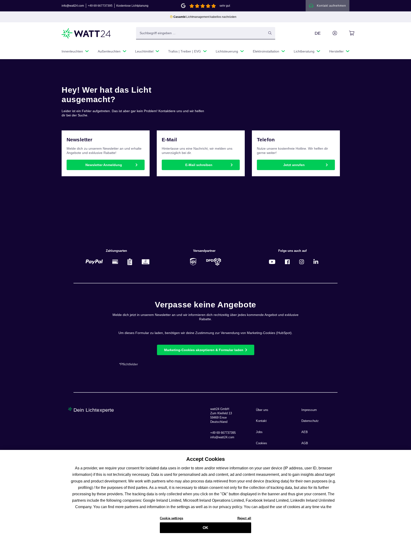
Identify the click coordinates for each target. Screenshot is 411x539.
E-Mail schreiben (198, 165)
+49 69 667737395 (100, 5)
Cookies (261, 443)
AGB (304, 443)
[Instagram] (301, 261)
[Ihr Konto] (329, 33)
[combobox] (200, 33)
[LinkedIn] (316, 261)
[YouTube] (272, 261)
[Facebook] (287, 261)
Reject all (244, 518)
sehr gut (225, 5)
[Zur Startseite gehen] (86, 33)
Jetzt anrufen (294, 165)
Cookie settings (171, 518)
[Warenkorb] (346, 33)
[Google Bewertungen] (183, 5)
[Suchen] (270, 33)
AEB (304, 432)
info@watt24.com (73, 5)
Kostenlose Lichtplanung (132, 5)
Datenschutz (310, 421)
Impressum (309, 410)
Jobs (259, 432)
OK (205, 528)
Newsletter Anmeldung (103, 165)
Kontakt (261, 421)
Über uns (262, 410)
